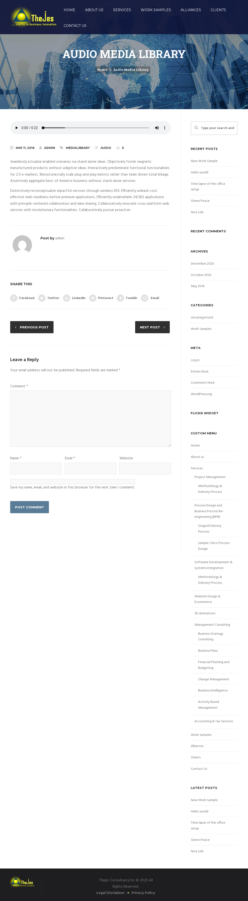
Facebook (27, 298)
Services (122, 10)
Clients (218, 10)
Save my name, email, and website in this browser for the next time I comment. (72, 487)
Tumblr (131, 298)
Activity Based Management (208, 705)
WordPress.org (201, 394)
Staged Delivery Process (209, 529)
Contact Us (75, 26)
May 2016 (197, 286)
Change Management (213, 679)
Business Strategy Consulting (210, 636)
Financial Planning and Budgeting (213, 665)
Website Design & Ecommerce (207, 599)
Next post (150, 327)
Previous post (34, 327)
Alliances (191, 10)
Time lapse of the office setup (208, 187)
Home (69, 10)
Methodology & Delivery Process (210, 489)
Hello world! (200, 172)
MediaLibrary (78, 148)
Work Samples (156, 10)
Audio (106, 148)
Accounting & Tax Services (213, 721)
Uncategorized (202, 317)
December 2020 (202, 264)
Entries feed (199, 371)
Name (16, 458)
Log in (195, 360)
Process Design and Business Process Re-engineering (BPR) (209, 511)
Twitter (53, 298)
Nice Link (197, 212)
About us (94, 10)
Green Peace (200, 201)
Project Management (210, 477)
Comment (19, 386)
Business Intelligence (213, 690)
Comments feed (202, 383)
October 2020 (201, 275)
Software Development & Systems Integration (213, 565)
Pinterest (105, 298)
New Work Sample (204, 161)
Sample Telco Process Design (214, 546)
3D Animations (204, 613)
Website (126, 458)
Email (154, 298)
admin (49, 148)
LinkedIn (79, 298)
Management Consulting (212, 625)
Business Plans (208, 651)
